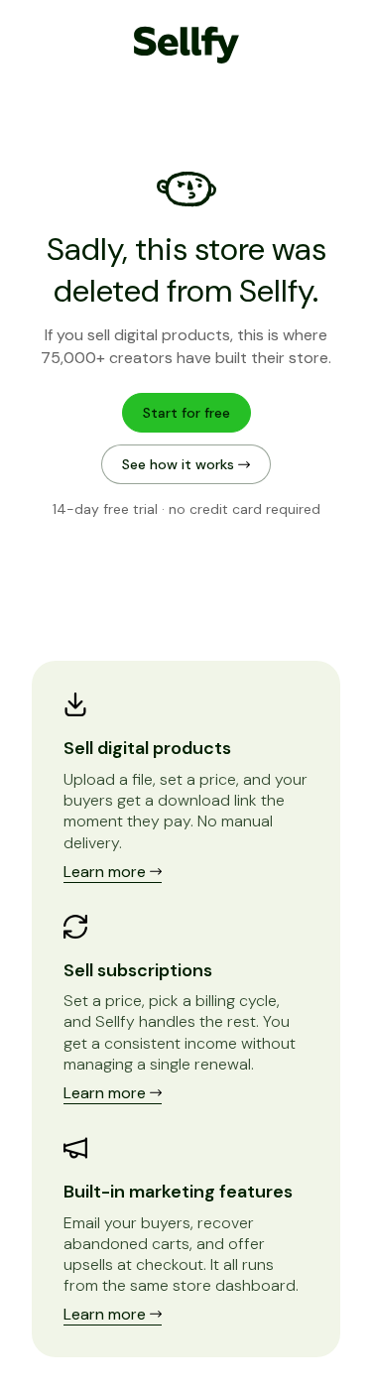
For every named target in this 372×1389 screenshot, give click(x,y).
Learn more (106, 871)
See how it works (180, 464)
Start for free (186, 413)
